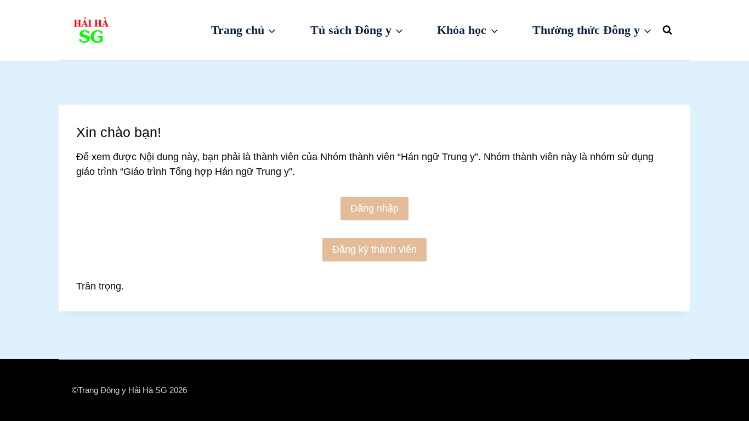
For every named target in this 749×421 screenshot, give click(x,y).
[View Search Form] (667, 30)
